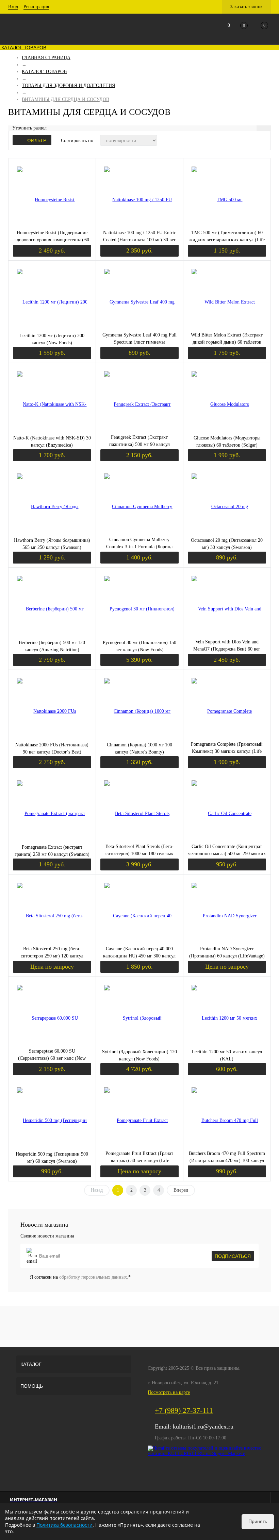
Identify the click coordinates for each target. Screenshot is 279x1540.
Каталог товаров (23, 47)
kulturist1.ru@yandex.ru (203, 1426)
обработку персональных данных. (93, 1277)
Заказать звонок (246, 6)
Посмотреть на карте (169, 1392)
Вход (13, 6)
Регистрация (36, 6)
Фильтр (36, 140)
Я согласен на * (80, 1277)
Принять (257, 1521)
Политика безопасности (64, 1525)
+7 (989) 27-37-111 (184, 1410)
